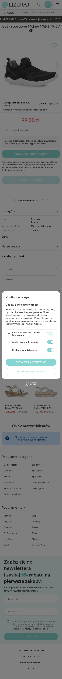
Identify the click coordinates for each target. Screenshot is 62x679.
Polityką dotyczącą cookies (28, 312)
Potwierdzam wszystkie (31, 362)
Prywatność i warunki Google (26, 324)
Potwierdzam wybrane (31, 371)
